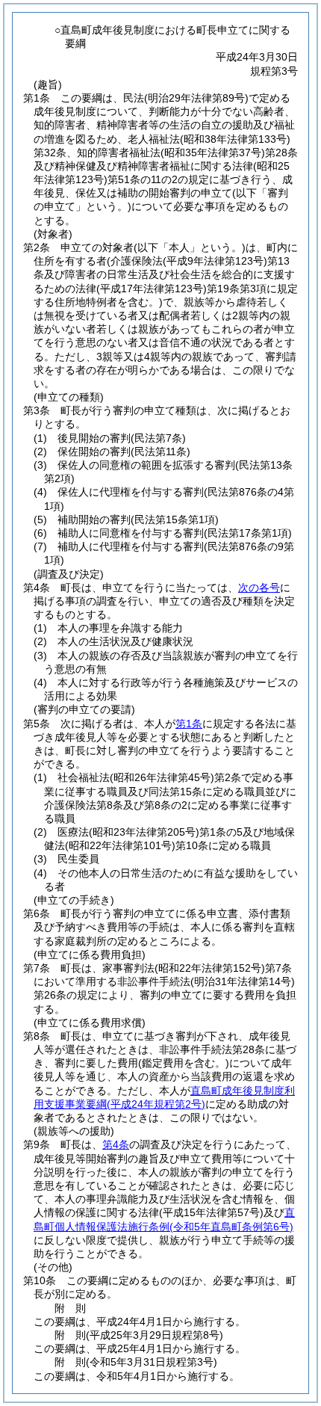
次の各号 (259, 587)
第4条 (115, 1144)
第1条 (188, 724)
